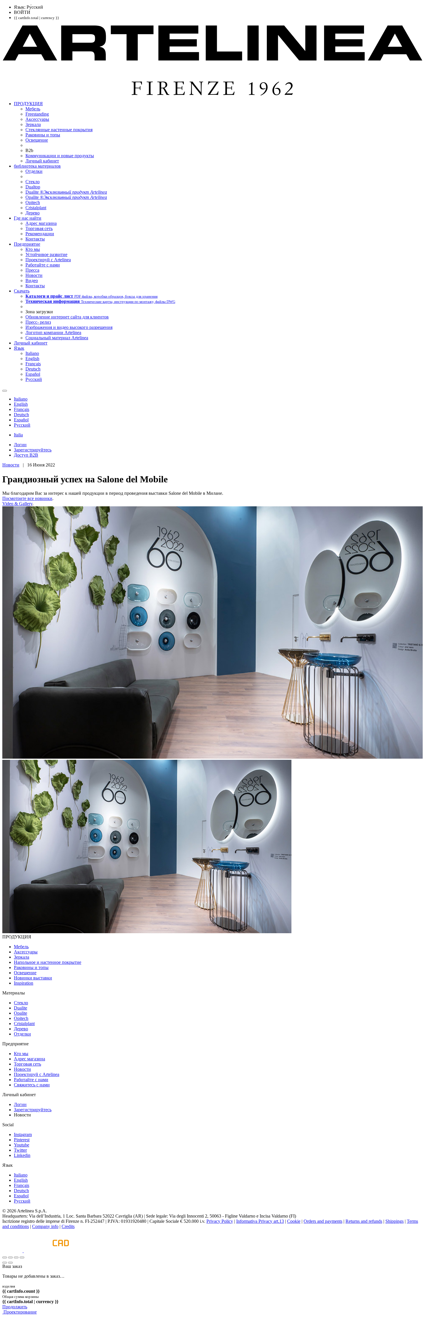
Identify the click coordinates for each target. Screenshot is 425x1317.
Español (21, 1195)
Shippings (394, 1221)
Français (21, 1185)
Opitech (21, 1018)
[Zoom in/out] (22, 1257)
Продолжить (14, 1306)
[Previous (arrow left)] (4, 1263)
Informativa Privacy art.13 (260, 1221)
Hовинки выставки (33, 977)
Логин (20, 1104)
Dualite (20, 1007)
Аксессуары (26, 951)
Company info (45, 1226)
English (21, 1180)
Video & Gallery (17, 503)
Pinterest (21, 1139)
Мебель (21, 946)
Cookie (293, 1221)
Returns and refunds (363, 1221)
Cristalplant (24, 1023)
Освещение (25, 972)
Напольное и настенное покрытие (47, 962)
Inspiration (23, 983)
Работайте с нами (31, 1079)
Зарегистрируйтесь (32, 1109)
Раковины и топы (31, 967)
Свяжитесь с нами (32, 1084)
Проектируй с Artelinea (36, 1074)
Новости (10, 464)
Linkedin (22, 1155)
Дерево (21, 1028)
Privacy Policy (219, 1221)
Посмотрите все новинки (27, 498)
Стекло (21, 1002)
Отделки (22, 1033)
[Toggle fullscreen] (16, 1257)
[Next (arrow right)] (10, 1263)
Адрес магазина (29, 1058)
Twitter (20, 1150)
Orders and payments (323, 1221)
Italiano (20, 1174)
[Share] (10, 1257)
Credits (68, 1226)
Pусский (22, 1201)
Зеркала (21, 957)
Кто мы (21, 1053)
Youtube (21, 1144)
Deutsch (21, 1190)
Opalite (20, 1013)
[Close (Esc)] (4, 1257)
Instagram (23, 1134)
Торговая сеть (27, 1064)
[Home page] (212, 93)
